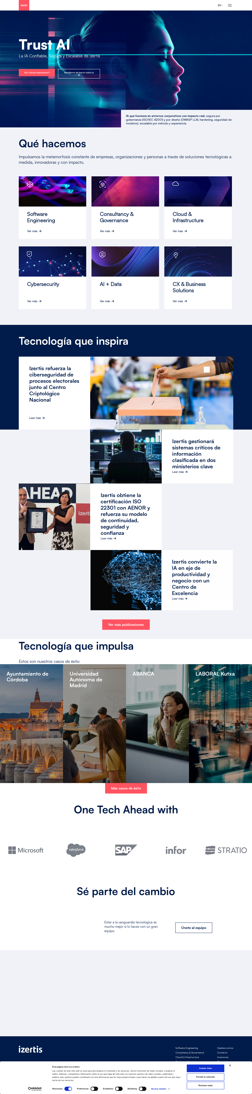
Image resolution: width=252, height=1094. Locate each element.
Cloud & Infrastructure (187, 1057)
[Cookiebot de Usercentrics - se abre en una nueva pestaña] (34, 1089)
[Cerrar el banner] (230, 1065)
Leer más (35, 417)
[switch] (94, 1089)
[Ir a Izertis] (24, 5)
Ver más (32, 231)
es (219, 5)
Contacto (222, 1052)
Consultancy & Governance (189, 1052)
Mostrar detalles (158, 1089)
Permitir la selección (205, 1077)
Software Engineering (186, 1048)
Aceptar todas (205, 1068)
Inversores (222, 1057)
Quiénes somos (225, 1048)
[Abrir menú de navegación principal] (229, 5)
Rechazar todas (205, 1085)
